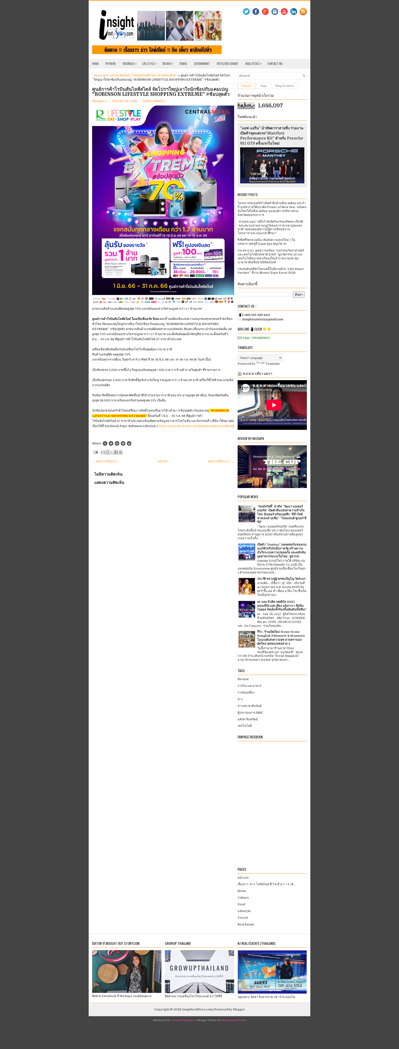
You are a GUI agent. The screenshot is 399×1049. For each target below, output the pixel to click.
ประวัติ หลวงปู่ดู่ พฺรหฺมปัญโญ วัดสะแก (281, 578)
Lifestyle (244, 911)
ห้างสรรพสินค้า (168, 75)
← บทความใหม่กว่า (105, 461)
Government (202, 63)
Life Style (149, 63)
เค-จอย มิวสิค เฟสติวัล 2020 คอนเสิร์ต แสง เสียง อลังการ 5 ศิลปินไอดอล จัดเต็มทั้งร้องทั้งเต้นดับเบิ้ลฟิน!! (281, 605)
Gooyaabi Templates (183, 1020)
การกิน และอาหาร (249, 686)
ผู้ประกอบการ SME (250, 712)
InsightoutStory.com (197, 1009)
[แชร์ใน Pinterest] (120, 452)
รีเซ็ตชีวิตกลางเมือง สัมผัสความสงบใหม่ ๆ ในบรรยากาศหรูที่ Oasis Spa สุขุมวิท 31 (266, 242)
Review (168, 63)
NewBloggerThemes (234, 1020)
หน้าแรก (162, 461)
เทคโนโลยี (245, 726)
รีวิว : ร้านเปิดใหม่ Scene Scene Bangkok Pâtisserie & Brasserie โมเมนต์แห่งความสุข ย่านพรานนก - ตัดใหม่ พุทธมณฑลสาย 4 (281, 637)
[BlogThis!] (107, 452)
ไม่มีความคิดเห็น (153, 101)
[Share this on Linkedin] (129, 443)
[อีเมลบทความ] (95, 452)
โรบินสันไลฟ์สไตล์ (144, 75)
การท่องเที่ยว (246, 692)
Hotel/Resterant (228, 63)
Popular (247, 86)
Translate (273, 363)
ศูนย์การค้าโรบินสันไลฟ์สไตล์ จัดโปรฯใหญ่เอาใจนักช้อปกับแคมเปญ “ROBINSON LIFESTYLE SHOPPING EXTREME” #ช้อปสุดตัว (161, 92)
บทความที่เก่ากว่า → (221, 461)
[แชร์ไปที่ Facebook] (116, 452)
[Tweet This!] (111, 443)
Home (95, 63)
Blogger (239, 1009)
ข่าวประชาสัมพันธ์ (118, 75)
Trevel (243, 917)
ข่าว (240, 699)
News (242, 891)
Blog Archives (284, 86)
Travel (183, 63)
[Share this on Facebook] (105, 443)
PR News (111, 63)
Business (130, 63)
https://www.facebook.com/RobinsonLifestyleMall (195, 426)
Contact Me (275, 63)
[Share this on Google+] (117, 443)
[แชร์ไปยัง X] (111, 452)
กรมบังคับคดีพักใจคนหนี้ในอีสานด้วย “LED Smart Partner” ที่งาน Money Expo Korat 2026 (271, 271)
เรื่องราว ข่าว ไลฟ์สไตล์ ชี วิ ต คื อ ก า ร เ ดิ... (266, 884)
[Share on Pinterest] (123, 443)
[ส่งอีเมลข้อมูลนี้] (103, 452)
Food (241, 904)
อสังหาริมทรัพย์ (248, 719)
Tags (263, 86)
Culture (243, 897)
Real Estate (253, 63)
